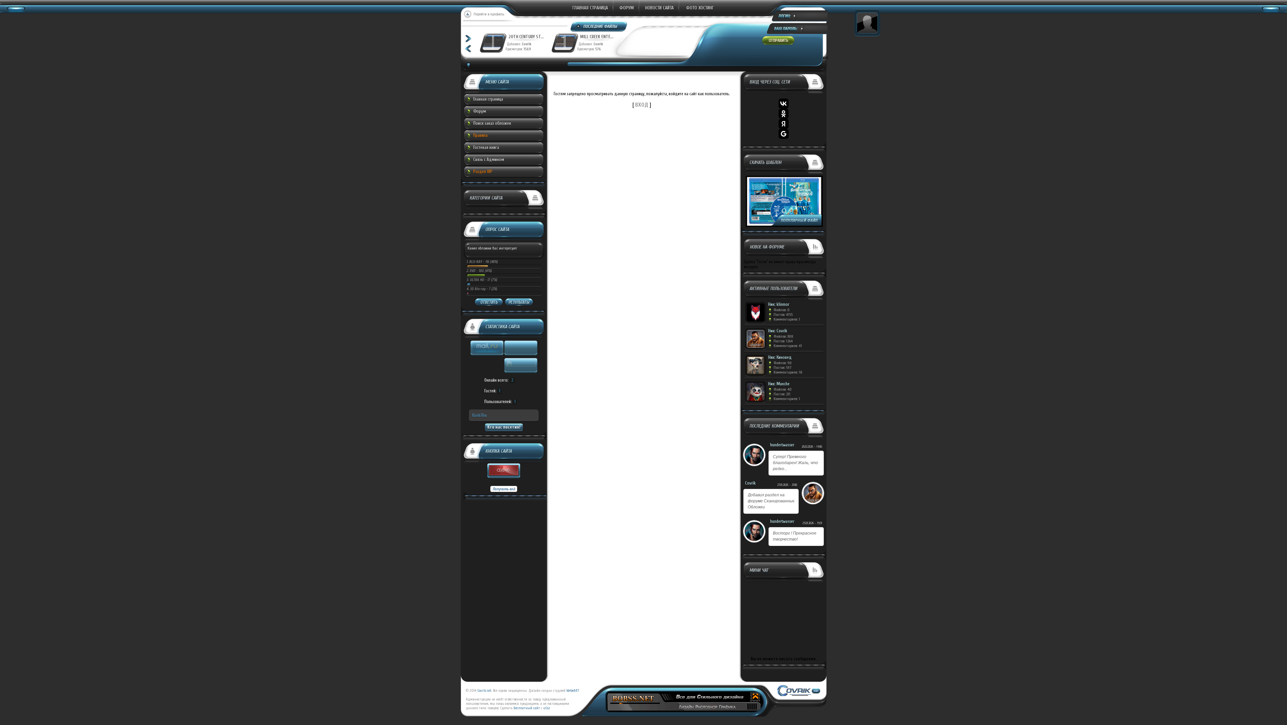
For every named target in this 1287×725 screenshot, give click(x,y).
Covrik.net (484, 690)
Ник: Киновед (780, 357)
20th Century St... (521, 36)
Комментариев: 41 (788, 345)
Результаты (518, 302)
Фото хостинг (700, 8)
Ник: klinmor (778, 304)
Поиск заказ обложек (492, 123)
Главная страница (590, 8)
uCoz (546, 708)
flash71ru (479, 415)
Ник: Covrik (777, 330)
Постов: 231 (782, 394)
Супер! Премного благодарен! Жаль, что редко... (795, 462)
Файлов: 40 (783, 389)
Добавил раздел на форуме (771, 501)
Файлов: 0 (782, 310)
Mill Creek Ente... (592, 36)
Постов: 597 (782, 367)
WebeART (572, 690)
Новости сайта (659, 8)
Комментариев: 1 (787, 319)
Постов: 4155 (783, 314)
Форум (626, 8)
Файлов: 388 (783, 336)
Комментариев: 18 (788, 372)
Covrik (523, 44)
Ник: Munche (779, 383)
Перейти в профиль (489, 14)
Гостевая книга (486, 147)
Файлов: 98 (783, 362)
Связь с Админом (488, 159)
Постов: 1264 (783, 341)
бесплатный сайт (526, 708)
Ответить (488, 302)
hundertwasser (782, 444)
